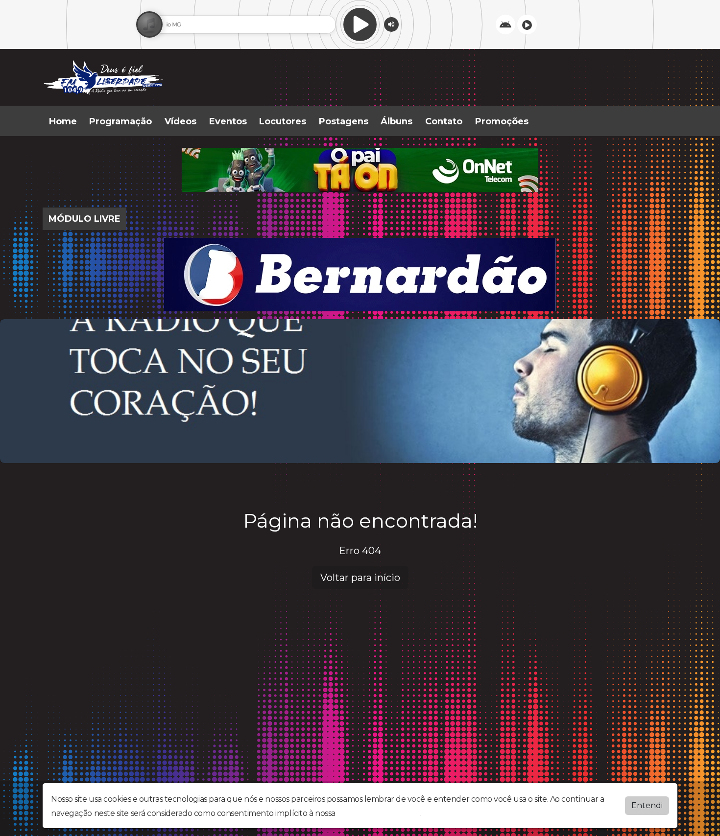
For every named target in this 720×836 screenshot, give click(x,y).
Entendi (647, 805)
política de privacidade (378, 813)
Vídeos (180, 121)
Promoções (501, 121)
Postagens (343, 121)
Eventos (228, 121)
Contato (443, 121)
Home (63, 121)
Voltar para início (360, 577)
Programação (120, 121)
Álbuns (396, 121)
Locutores (282, 121)
